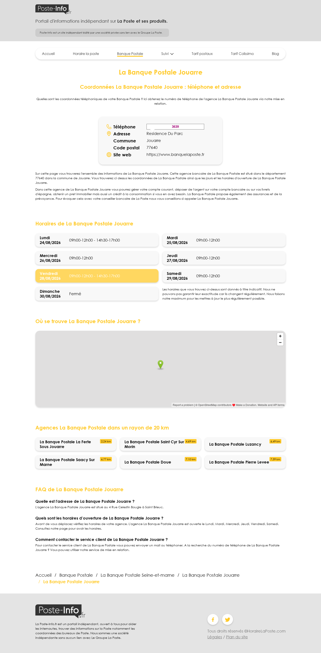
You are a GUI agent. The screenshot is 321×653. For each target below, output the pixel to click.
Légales (214, 636)
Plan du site (237, 636)
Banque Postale (130, 53)
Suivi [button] (165, 53)
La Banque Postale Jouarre (211, 575)
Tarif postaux (202, 53)
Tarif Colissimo (242, 53)
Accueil (48, 53)
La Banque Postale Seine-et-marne (137, 575)
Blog (275, 53)
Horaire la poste (86, 53)
